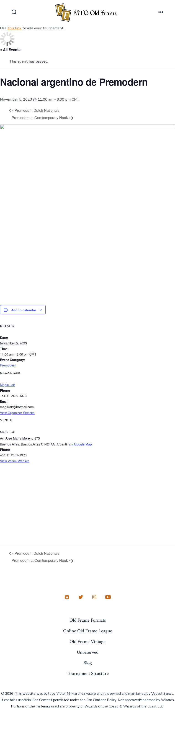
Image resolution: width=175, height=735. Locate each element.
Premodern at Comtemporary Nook (41, 117)
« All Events (10, 49)
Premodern (8, 365)
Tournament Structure (88, 673)
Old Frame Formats (87, 620)
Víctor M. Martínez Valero (76, 693)
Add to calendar (23, 310)
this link (14, 28)
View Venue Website (14, 461)
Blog (87, 663)
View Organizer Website (17, 412)
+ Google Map (81, 444)
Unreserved (87, 652)
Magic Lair (7, 384)
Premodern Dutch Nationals (35, 110)
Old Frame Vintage (87, 641)
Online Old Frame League (87, 631)
